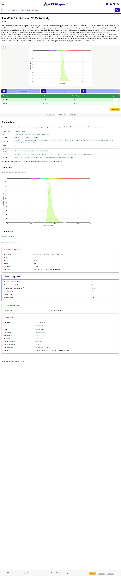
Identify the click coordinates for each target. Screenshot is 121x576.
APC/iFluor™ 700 (36, 140)
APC (16, 140)
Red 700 (66, 157)
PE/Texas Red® (19, 142)
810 (84, 154)
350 (16, 154)
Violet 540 (47, 157)
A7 (95, 154)
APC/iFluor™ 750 (46, 140)
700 (69, 154)
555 (39, 154)
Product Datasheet (7, 236)
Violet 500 (34, 157)
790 (77, 154)
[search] (117, 10)
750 (74, 154)
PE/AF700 (73, 140)
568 (45, 154)
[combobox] (58, 10)
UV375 (17, 157)
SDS (2, 239)
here (60, 161)
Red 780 (71, 157)
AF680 (39, 134)
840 (89, 154)
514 (30, 154)
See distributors (40, 332)
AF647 (34, 134)
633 (54, 154)
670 (63, 154)
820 (86, 154)
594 (48, 154)
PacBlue (32, 151)
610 (51, 154)
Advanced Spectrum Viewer (16, 172)
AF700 (43, 134)
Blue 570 (53, 157)
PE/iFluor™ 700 (99, 140)
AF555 (25, 134)
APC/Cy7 (20, 140)
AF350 (16, 134)
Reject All (110, 573)
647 (57, 154)
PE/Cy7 (61, 140)
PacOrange (39, 151)
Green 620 (59, 157)
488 (28, 154)
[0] (114, 4)
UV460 (21, 157)
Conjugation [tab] (50, 115)
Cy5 (47, 151)
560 (42, 154)
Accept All (92, 573)
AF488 (21, 134)
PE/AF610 (66, 140)
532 (33, 154)
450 (25, 154)
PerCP (26, 142)
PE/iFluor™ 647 (90, 140)
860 (92, 154)
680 (66, 154)
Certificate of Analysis (8, 242)
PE (52, 140)
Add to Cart (114, 109)
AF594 (30, 134)
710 (72, 154)
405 (19, 154)
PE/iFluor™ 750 (108, 140)
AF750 (48, 134)
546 (36, 154)
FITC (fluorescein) (20, 151)
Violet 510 (40, 157)
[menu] (3, 4)
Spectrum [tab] (61, 115)
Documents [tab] (72, 115)
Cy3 (44, 151)
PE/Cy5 (56, 140)
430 (22, 154)
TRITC (27, 151)
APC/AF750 (27, 140)
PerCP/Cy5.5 (32, 142)
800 (80, 154)
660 (59, 154)
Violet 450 (27, 157)
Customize (101, 573)
